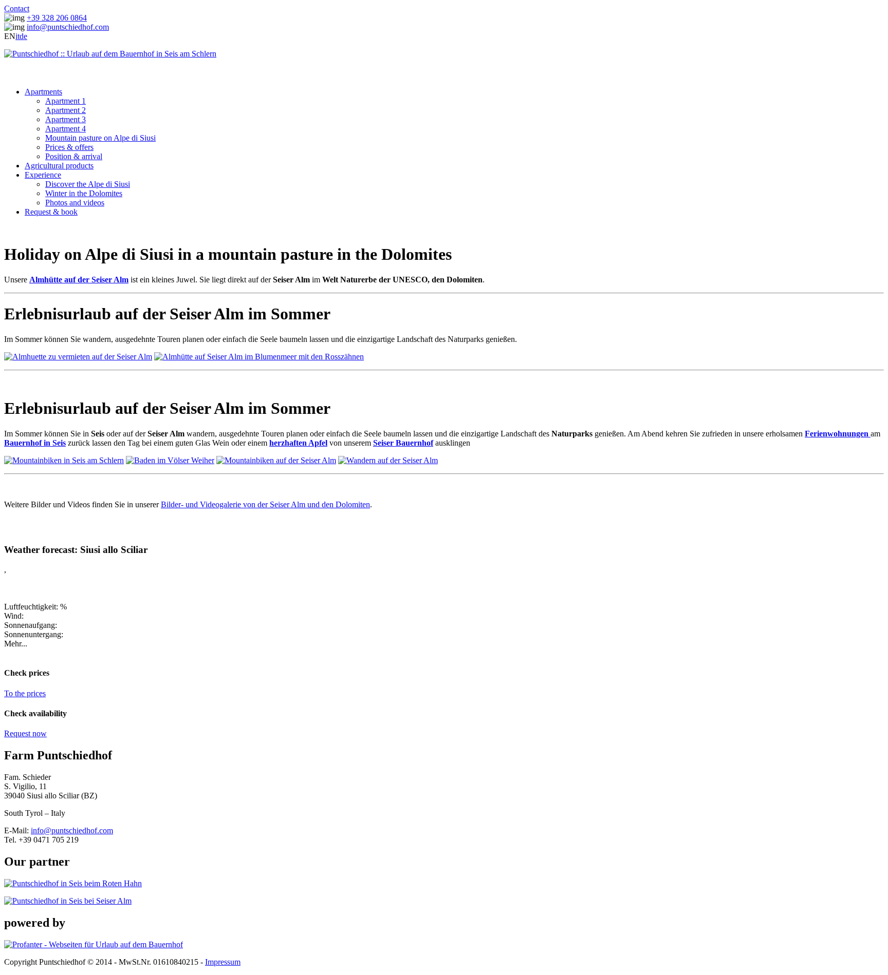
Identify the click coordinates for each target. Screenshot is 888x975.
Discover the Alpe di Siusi (87, 184)
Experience (43, 174)
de (23, 36)
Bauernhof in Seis (35, 442)
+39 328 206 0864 (57, 17)
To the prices (25, 693)
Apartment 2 (65, 110)
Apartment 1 (65, 101)
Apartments (43, 91)
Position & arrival (73, 156)
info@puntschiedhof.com (68, 27)
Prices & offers (69, 147)
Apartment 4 (65, 128)
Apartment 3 (65, 119)
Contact (16, 8)
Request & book (51, 211)
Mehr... (15, 643)
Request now (25, 733)
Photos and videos (74, 202)
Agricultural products (59, 165)
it (17, 36)
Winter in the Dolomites (83, 193)
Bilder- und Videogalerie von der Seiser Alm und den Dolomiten (265, 504)
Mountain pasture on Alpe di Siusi (100, 137)
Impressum (222, 962)
